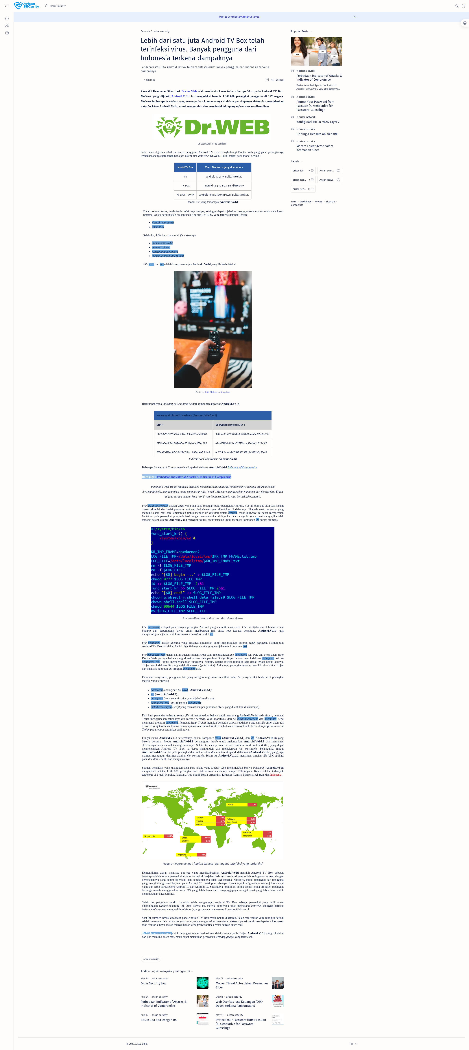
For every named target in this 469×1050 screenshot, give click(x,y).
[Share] (277, 80)
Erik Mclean (211, 392)
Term (293, 201)
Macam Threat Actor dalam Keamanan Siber (242, 985)
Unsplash (225, 392)
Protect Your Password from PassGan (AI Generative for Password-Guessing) (241, 1024)
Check (244, 16)
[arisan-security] (151, 959)
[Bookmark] (463, 6)
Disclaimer (305, 201)
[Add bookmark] (267, 80)
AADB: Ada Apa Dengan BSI (159, 1020)
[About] (7, 25)
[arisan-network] (307, 116)
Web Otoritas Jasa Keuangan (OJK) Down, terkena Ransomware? (239, 1004)
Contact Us (297, 204)
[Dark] (456, 6)
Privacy (318, 201)
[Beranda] (7, 18)
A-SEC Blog (141, 1043)
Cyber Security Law (153, 983)
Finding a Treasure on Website (317, 134)
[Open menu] (7, 6)
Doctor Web (189, 91)
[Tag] (160, 978)
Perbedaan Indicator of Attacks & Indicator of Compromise (164, 1004)
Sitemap (330, 201)
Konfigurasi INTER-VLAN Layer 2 (317, 122)
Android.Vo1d (180, 96)
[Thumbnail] (202, 983)
